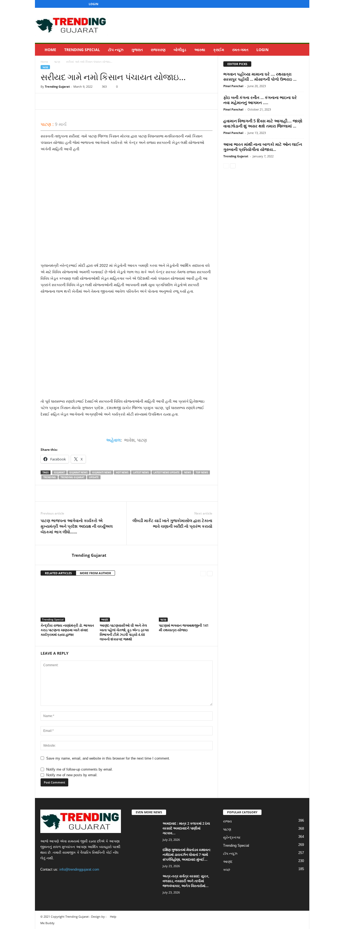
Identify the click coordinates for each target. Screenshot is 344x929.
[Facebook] (277, 4)
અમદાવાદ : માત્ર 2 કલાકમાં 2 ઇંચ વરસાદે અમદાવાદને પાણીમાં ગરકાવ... (186, 828)
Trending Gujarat (57, 86)
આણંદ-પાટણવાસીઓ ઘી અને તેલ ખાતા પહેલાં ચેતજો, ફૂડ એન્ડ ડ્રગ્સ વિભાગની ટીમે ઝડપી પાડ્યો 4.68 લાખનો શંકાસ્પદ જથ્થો (124, 632)
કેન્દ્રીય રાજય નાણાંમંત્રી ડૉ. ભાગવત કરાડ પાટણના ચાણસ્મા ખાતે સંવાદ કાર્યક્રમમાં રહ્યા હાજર (67, 630)
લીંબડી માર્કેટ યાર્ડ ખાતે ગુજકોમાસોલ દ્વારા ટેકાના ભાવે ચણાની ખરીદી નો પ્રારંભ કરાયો (172, 523)
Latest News (141, 472)
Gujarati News (101, 472)
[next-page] (210, 573)
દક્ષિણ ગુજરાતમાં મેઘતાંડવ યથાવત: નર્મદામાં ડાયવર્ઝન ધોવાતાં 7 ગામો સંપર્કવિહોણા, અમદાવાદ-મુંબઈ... (187, 854)
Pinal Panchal (233, 86)
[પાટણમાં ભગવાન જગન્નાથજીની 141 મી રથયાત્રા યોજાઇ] (186, 601)
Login (93, 4)
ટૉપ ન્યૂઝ (115, 49)
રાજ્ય (227, 821)
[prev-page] (203, 573)
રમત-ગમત (240, 49)
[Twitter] (294, 4)
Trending (49, 477)
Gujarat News (78, 472)
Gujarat (59, 472)
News (187, 472)
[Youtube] (302, 4)
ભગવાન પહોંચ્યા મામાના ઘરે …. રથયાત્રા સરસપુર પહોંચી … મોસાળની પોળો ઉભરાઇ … (259, 76)
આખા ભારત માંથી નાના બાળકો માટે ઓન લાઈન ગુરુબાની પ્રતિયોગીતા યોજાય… (262, 146)
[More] (95, 101)
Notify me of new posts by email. (72, 775)
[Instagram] (285, 4)
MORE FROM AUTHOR (95, 573)
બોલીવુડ (180, 49)
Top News (202, 472)
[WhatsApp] (83, 101)
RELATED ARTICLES (58, 573)
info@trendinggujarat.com (79, 869)
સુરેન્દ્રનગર (232, 837)
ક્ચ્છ (226, 870)
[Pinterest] (70, 101)
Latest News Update (166, 472)
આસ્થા (199, 49)
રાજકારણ (158, 49)
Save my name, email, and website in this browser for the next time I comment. (108, 758)
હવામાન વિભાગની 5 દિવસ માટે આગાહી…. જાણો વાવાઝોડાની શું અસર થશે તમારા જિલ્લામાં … (262, 123)
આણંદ (105, 619)
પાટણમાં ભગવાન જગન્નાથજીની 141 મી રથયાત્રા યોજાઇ (184, 627)
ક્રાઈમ (218, 49)
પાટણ (57, 61)
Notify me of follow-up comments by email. (79, 769)
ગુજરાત (137, 49)
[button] (301, 50)
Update (94, 477)
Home (50, 49)
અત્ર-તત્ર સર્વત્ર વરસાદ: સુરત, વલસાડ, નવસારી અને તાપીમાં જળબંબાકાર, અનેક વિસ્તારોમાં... (186, 881)
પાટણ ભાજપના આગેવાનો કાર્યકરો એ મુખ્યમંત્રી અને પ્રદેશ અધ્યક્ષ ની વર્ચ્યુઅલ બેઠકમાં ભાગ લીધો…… (77, 526)
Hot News (122, 472)
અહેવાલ (113, 440)
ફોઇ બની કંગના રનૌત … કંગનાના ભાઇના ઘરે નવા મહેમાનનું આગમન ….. (260, 100)
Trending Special (82, 49)
